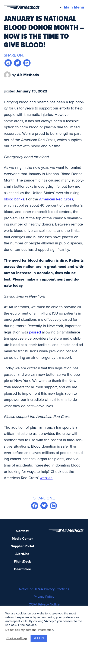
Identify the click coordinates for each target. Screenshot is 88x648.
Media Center (22, 538)
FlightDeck (22, 561)
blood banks (14, 199)
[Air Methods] (22, 7)
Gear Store (22, 569)
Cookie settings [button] (16, 638)
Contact (22, 531)
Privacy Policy (44, 597)
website (46, 477)
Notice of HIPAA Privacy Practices (44, 589)
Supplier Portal (22, 546)
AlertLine (22, 554)
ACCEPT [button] (39, 638)
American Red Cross (56, 199)
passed (35, 332)
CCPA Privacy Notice (44, 604)
